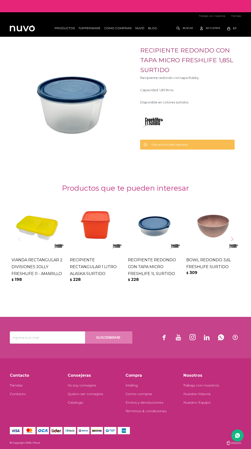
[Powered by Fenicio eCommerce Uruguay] (233, 443)
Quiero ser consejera (85, 394)
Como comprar (118, 28)
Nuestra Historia (197, 394)
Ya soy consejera (82, 385)
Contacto (18, 394)
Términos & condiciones (146, 411)
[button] (183, 28)
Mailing (132, 385)
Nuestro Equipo (197, 402)
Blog (152, 28)
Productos (65, 28)
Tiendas (236, 16)
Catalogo (75, 402)
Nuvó (139, 28)
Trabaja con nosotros (212, 16)
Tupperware (89, 28)
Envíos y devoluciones (144, 402)
